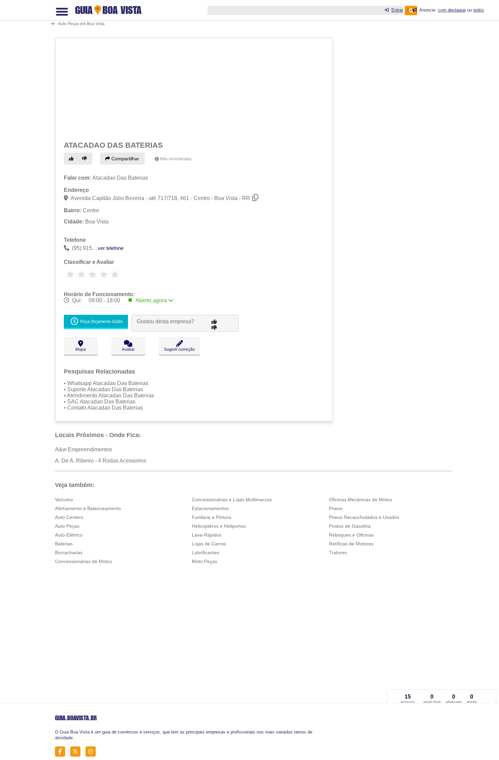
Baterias (64, 543)
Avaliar (128, 349)
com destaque (452, 10)
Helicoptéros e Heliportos (219, 526)
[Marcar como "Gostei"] (72, 158)
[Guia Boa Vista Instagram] (92, 751)
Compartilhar (124, 158)
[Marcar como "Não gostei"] (85, 158)
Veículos (64, 499)
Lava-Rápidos (207, 535)
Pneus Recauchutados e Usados (364, 517)
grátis (478, 10)
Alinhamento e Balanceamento (88, 508)
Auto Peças (67, 526)
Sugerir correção (179, 349)
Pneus (336, 508)
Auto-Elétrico (68, 535)
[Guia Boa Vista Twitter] (77, 751)
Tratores (338, 552)
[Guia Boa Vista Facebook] (62, 751)
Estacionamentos (210, 508)
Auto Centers (69, 517)
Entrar (397, 10)
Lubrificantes (205, 552)
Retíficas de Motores (351, 543)
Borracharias (68, 552)
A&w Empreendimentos (83, 449)
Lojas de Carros (209, 543)
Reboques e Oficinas (351, 535)
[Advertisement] (195, 88)
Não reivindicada (175, 159)
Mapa (80, 349)
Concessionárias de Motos (83, 561)
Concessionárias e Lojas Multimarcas (232, 499)
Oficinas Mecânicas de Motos (360, 499)
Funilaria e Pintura (211, 517)
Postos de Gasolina (350, 526)
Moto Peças (204, 561)
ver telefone (111, 248)
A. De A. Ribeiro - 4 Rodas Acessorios (100, 461)
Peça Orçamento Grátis (101, 322)
